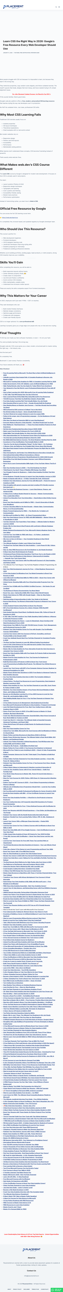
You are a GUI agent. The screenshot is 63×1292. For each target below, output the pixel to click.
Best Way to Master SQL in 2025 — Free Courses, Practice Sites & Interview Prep (29, 1000)
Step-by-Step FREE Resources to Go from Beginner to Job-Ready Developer (27, 549)
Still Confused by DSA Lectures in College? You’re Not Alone (22, 409)
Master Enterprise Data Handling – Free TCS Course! (20, 1103)
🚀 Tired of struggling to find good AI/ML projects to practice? (23, 1090)
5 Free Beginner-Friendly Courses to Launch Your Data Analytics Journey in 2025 (29, 476)
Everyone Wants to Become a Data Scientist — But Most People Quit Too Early (28, 422)
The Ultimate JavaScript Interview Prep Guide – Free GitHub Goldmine (25, 1099)
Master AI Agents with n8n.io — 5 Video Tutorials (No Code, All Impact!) (26, 478)
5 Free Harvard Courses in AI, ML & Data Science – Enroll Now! (23, 1157)
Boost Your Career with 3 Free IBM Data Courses (19, 851)
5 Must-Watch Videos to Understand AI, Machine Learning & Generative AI (27, 767)
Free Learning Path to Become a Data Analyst (17, 1166)
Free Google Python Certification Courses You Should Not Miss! (23, 935)
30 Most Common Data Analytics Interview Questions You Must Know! (26, 1162)
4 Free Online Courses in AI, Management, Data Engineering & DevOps (26, 703)
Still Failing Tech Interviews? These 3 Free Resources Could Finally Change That (29, 1065)
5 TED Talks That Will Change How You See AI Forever (20, 394)
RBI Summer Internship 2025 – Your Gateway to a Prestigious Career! (25, 1140)
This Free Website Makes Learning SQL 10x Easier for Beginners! (24, 1009)
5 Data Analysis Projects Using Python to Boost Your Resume (22, 606)
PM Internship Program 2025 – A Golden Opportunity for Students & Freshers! (28, 1123)
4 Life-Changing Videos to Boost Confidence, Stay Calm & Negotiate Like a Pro (28, 1101)
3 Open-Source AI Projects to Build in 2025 (17, 1011)
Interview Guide (35, 52)
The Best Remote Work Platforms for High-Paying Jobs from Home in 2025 (27, 862)
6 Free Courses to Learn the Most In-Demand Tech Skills (21, 1060)
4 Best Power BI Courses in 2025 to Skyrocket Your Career (22, 959)
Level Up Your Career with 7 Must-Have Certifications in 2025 (23, 929)
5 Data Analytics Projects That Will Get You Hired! (19, 1151)
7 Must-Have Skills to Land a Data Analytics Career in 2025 (22, 955)
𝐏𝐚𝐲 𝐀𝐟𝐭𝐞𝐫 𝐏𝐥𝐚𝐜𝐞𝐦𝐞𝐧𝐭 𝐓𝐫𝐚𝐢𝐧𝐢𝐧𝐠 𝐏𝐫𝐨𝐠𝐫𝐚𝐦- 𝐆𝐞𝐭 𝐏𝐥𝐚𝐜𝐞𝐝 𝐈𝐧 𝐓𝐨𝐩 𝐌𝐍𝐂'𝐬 (31, 94)
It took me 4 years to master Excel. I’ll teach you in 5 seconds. (23, 961)
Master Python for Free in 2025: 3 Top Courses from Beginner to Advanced (27, 748)
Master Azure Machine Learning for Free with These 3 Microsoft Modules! (27, 1006)
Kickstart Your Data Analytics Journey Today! (17, 924)
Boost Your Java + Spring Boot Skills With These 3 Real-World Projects (26, 593)
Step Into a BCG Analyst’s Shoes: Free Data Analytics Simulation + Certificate (27, 1002)
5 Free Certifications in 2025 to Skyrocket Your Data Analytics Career (25, 957)
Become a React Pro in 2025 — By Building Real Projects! (21, 996)
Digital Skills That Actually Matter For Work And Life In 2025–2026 (24, 433)
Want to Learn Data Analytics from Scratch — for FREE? (21, 1093)
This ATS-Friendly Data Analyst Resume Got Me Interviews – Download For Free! (29, 1052)
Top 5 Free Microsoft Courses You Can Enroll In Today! (20, 1168)
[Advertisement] (31, 21)
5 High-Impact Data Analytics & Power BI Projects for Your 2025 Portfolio (26, 834)
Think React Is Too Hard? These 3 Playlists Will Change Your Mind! (24, 470)
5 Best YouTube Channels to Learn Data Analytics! (19, 1185)
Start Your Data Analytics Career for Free (16, 728)
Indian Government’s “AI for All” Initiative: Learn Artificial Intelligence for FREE (28, 384)
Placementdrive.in (8, 1263)
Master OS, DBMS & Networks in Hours (15, 1138)
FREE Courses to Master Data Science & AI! (17, 1202)
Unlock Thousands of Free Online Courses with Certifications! (23, 1146)
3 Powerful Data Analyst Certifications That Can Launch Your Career (25, 1080)
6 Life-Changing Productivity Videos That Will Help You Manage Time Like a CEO (29, 1062)
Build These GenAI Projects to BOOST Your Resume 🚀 (21, 963)
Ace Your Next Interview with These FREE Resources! (20, 1127)
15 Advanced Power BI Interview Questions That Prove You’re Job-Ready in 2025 (29, 554)
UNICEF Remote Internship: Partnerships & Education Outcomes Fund (25, 892)
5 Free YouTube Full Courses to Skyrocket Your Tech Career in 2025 (25, 931)
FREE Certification (25, 52)
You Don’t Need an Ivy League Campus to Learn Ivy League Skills (24, 414)
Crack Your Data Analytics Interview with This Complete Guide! (23, 1192)
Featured (16, 52)
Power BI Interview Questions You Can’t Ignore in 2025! (21, 1049)
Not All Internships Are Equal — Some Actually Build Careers (22, 412)
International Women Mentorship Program (16, 1142)
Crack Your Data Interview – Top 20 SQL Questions (19, 970)
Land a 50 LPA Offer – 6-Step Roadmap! (16, 1177)
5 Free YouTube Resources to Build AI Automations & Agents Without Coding (28, 1004)
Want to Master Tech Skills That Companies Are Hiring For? (22, 1086)
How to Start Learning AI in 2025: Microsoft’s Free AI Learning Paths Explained (28, 392)
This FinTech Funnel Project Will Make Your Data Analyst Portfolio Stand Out (27, 1078)
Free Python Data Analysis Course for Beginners (18, 940)
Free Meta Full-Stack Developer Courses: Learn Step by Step (22, 965)
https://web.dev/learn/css (10, 217)
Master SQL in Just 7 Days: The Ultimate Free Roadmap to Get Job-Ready (26, 1015)
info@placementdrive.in (31, 1276)
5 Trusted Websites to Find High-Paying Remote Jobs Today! (22, 1136)
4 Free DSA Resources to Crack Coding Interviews (19, 950)
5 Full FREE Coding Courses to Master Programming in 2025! (22, 1159)
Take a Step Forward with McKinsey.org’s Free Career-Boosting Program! (27, 922)
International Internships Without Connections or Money (21, 455)
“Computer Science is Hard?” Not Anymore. (17, 1073)
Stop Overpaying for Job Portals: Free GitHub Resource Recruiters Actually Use (28, 452)
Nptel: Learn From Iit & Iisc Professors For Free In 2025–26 (22, 431)
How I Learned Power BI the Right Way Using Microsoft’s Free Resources (26, 396)
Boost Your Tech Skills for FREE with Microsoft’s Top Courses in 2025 (25, 927)
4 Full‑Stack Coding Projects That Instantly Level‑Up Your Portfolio (24, 1047)
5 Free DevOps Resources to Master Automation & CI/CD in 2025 (24, 933)
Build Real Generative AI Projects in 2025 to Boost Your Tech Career (25, 662)
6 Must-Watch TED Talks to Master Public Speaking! (20, 1196)
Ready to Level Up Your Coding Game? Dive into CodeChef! (22, 920)
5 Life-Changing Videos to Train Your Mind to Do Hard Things (23, 972)
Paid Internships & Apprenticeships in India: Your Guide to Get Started (25, 599)
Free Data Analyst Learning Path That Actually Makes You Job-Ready (25, 401)
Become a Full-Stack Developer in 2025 (16, 1190)
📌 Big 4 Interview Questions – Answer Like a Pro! (19, 1106)
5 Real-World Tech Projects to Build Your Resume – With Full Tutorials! (25, 1088)
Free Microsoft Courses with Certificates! (16, 1179)
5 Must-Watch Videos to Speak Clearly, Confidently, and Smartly (23, 1075)
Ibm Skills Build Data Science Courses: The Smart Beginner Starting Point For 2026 (29, 440)
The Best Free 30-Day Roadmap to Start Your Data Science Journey (25, 1034)
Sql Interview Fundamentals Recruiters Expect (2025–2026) (22, 429)
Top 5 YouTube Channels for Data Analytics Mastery (20, 1030)
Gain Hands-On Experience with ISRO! (15, 1181)
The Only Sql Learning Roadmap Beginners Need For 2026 (22, 437)
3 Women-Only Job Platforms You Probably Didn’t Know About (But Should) (27, 446)
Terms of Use (35, 1289)
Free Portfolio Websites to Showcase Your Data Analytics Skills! (23, 1149)
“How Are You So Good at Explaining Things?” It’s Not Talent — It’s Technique (28, 444)
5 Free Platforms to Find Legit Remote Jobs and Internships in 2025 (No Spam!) (28, 1043)
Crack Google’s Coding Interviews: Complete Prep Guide (21, 868)
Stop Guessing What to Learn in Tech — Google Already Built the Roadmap (27, 403)
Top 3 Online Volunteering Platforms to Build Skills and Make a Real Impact (27, 953)
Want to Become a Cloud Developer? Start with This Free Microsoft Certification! (29, 1118)
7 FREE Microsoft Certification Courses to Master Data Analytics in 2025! (26, 1121)
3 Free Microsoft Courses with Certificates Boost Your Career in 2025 (25, 1026)
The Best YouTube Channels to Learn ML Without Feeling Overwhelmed (26, 642)
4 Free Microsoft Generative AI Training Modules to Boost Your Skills (25, 946)
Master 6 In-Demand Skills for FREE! (14, 1209)
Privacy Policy (17, 1289)
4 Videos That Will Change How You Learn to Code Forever (22, 871)
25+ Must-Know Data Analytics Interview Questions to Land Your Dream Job (27, 991)
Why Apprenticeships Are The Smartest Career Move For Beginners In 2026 (27, 435)
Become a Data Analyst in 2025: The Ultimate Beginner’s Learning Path (26, 976)
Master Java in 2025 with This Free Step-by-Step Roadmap (22, 1017)
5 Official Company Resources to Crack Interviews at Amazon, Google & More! (28, 1019)
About (9, 1289)
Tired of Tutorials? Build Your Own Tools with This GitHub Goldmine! (25, 1116)
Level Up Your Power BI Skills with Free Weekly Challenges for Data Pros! (26, 896)
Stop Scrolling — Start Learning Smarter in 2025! (18, 993)
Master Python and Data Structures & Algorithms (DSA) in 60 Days (24, 735)
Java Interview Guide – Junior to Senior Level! (17, 1187)
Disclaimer (27, 1289)
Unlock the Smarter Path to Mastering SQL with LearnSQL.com (23, 866)
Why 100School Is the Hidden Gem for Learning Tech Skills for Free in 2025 (27, 1069)
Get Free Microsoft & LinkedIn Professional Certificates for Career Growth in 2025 (29, 791)
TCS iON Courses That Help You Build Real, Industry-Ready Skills (24, 399)
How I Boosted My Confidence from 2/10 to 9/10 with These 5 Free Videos (27, 1032)
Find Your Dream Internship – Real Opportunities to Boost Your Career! (26, 1153)
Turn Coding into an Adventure (13, 983)
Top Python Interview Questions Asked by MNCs (19, 1013)
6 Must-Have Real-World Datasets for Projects (18, 552)
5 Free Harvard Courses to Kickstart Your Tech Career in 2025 (23, 937)
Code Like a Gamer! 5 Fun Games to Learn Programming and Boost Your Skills (28, 849)
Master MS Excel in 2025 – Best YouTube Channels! (19, 1174)
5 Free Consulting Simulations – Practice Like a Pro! (19, 948)
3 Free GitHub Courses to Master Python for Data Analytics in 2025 (24, 1028)
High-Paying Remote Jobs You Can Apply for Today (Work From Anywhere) (27, 386)
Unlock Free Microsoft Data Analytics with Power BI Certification (24, 942)
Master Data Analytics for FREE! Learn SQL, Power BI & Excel (22, 1134)
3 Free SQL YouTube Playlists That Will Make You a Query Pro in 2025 (25, 1067)
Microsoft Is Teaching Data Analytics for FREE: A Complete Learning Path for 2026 (29, 381)
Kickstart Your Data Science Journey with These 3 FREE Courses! (24, 1131)
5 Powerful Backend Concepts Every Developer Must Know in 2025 (25, 1054)
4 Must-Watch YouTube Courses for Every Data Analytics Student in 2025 (27, 1110)
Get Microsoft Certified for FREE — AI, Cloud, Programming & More (24, 515)
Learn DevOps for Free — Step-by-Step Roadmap (19, 987)
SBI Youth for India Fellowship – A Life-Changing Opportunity (22, 1155)
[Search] (56, 7)
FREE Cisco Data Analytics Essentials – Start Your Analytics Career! (24, 886)
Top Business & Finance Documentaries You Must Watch (21, 590)
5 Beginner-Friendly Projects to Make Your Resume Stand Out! (23, 1129)
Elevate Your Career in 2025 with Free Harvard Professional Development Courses (30, 855)
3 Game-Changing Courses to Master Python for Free (20, 974)
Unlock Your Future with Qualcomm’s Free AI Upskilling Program (23, 944)
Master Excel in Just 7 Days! (12, 1207)
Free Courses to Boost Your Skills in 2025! (16, 1170)
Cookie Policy (45, 1289)
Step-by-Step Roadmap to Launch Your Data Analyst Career (22, 853)
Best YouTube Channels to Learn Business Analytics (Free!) (22, 989)
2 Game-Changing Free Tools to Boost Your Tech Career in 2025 (24, 978)
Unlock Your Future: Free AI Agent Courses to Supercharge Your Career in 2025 (29, 894)
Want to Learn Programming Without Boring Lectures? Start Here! (24, 918)
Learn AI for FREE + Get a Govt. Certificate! (17, 968)
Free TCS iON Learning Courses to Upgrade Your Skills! (21, 1144)
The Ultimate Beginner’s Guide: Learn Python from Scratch (22, 543)
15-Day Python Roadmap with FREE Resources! (18, 1200)
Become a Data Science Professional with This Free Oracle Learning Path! (26, 1164)
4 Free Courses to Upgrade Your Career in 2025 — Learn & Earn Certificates (27, 998)
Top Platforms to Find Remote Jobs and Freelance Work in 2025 (23, 864)
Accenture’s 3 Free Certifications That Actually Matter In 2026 (23, 442)
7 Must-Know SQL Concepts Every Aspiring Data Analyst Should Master (26, 1045)
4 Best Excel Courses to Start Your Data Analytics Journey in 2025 (24, 1108)
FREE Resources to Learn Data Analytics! (16, 1205)
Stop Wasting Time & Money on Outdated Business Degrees (22, 985)
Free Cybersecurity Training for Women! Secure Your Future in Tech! (25, 912)
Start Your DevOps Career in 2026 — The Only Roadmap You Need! (25, 468)
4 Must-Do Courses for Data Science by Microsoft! (19, 1198)
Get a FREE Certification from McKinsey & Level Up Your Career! (23, 1125)
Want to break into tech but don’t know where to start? (20, 1071)
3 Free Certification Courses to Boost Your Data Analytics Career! (24, 1183)
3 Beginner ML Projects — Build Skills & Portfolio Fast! (20, 746)
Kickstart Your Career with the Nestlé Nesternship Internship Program (25, 815)
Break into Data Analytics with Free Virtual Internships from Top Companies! (27, 899)
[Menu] (59, 7)
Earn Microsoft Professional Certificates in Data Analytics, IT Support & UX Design (29, 705)
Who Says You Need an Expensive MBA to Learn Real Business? (23, 420)
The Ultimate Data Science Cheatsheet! (16, 1194)
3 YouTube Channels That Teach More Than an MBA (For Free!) (23, 1041)
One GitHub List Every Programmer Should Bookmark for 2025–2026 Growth (28, 457)
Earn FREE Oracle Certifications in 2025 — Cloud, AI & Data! (22, 981)
